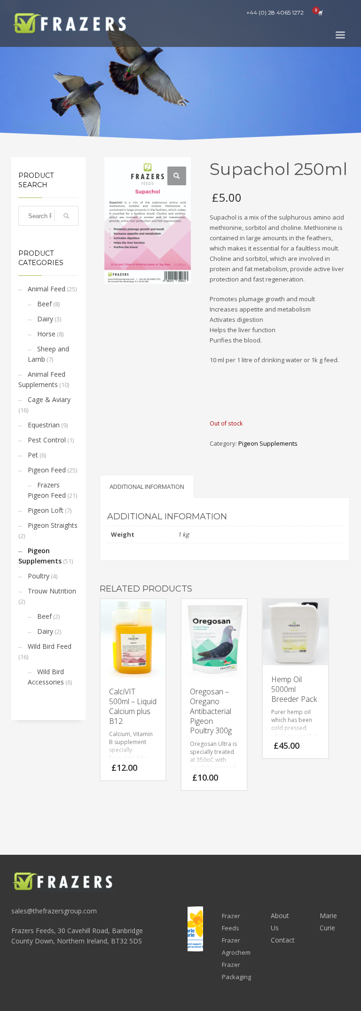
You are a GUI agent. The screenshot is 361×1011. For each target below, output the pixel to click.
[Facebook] (343, 13)
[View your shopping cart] (319, 12)
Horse (46, 333)
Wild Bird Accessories (46, 676)
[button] (176, 176)
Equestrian (44, 424)
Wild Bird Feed (49, 646)
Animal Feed (46, 288)
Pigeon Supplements (40, 555)
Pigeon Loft (45, 510)
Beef (44, 303)
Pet (33, 454)
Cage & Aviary (49, 399)
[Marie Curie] (195, 928)
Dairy (45, 318)
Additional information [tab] (147, 486)
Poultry (38, 575)
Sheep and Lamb (48, 354)
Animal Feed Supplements (41, 379)
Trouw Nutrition (52, 590)
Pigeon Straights (53, 525)
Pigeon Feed (47, 469)
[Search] (66, 216)
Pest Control (47, 439)
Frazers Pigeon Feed (47, 490)
